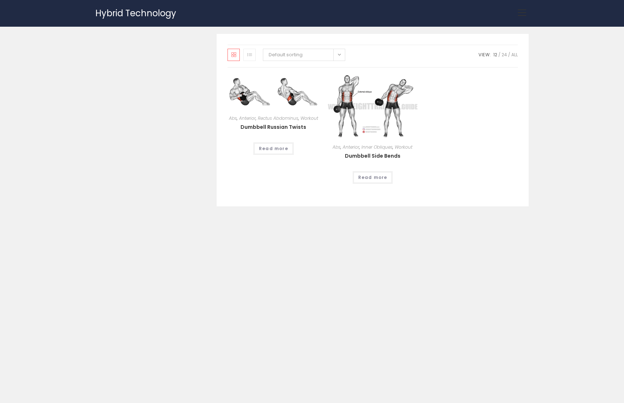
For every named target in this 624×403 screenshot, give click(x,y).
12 (495, 55)
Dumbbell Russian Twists (273, 127)
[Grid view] (234, 55)
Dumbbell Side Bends (372, 155)
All (514, 55)
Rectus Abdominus (278, 118)
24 (504, 55)
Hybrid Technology (135, 13)
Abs (233, 118)
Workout (309, 118)
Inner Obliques (377, 147)
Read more (273, 148)
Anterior (247, 118)
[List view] (249, 55)
